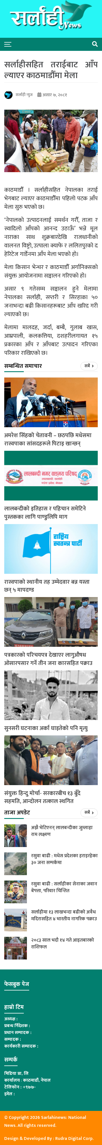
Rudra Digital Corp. (74, 1138)
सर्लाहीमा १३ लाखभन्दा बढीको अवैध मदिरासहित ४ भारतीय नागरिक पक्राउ (64, 915)
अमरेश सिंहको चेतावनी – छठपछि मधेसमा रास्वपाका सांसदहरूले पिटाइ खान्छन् (48, 439)
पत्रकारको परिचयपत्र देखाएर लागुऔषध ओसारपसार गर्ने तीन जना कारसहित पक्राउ (48, 659)
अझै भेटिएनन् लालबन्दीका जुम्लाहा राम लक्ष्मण (62, 831)
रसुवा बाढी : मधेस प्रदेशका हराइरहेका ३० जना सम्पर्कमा (64, 859)
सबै (87, 366)
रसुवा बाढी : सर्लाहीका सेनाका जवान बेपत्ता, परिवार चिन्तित (64, 887)
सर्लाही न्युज (24, 94)
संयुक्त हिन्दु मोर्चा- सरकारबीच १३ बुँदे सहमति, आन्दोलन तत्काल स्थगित (42, 797)
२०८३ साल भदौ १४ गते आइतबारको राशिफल (62, 943)
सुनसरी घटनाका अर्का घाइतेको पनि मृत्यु (46, 728)
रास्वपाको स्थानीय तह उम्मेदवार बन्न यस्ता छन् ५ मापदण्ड (47, 586)
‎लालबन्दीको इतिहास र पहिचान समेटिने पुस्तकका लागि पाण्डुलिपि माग (45, 513)
